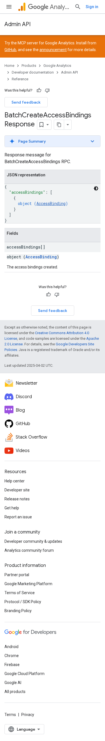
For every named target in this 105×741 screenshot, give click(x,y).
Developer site (17, 490)
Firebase (12, 664)
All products (14, 691)
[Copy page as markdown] (59, 124)
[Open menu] (9, 6)
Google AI (12, 682)
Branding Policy (18, 610)
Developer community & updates (33, 541)
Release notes (17, 499)
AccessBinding (51, 203)
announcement (53, 49)
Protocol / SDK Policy (22, 601)
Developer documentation (33, 72)
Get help (11, 508)
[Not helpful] (47, 90)
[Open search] (77, 6)
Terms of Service (19, 592)
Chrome (11, 655)
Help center (14, 481)
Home (9, 65)
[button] (52, 141)
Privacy (27, 714)
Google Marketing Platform (28, 584)
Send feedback (26, 102)
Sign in (92, 6)
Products (29, 65)
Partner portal (16, 575)
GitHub (10, 49)
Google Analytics (57, 65)
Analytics (60, 7)
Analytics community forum (29, 550)
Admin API (17, 24)
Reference (20, 79)
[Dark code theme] (96, 188)
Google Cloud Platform (24, 673)
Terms (10, 714)
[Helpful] (39, 90)
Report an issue (18, 517)
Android (11, 646)
